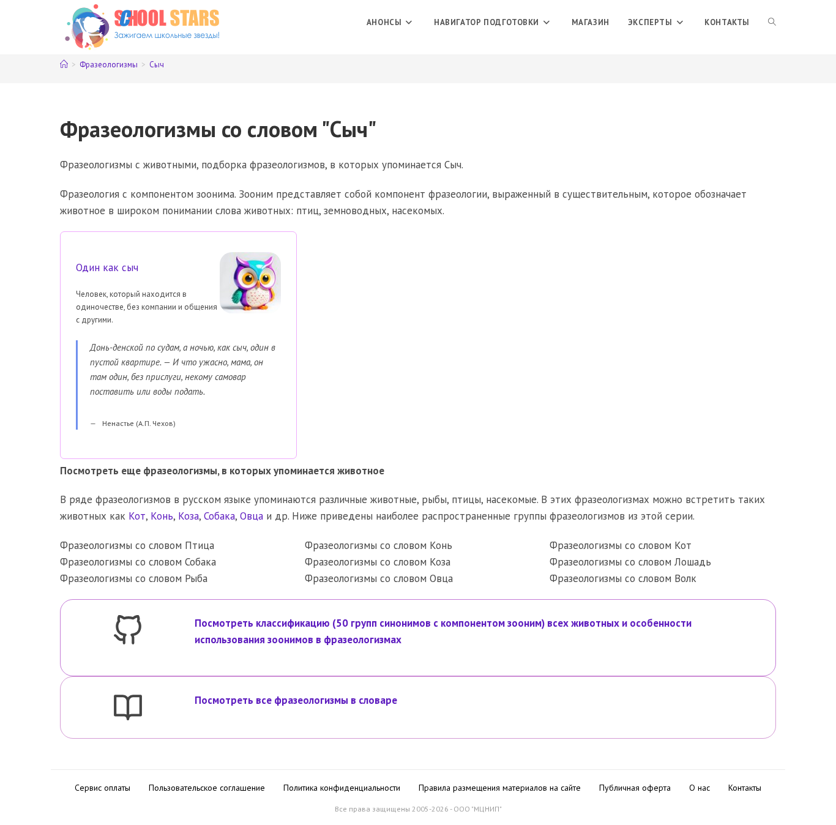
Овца (251, 516)
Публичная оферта (635, 787)
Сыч (156, 64)
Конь (162, 516)
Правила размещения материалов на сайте (500, 787)
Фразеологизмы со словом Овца (379, 578)
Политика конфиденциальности (341, 787)
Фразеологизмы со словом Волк (623, 578)
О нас (699, 787)
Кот (137, 516)
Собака (219, 516)
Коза (188, 516)
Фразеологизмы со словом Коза (377, 562)
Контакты (744, 787)
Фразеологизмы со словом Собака (138, 562)
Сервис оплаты (102, 787)
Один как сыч (107, 267)
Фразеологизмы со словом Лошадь (630, 562)
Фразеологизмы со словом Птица (137, 545)
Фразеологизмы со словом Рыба (133, 578)
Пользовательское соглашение (207, 787)
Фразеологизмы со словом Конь (378, 545)
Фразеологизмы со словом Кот (621, 545)
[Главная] (64, 64)
